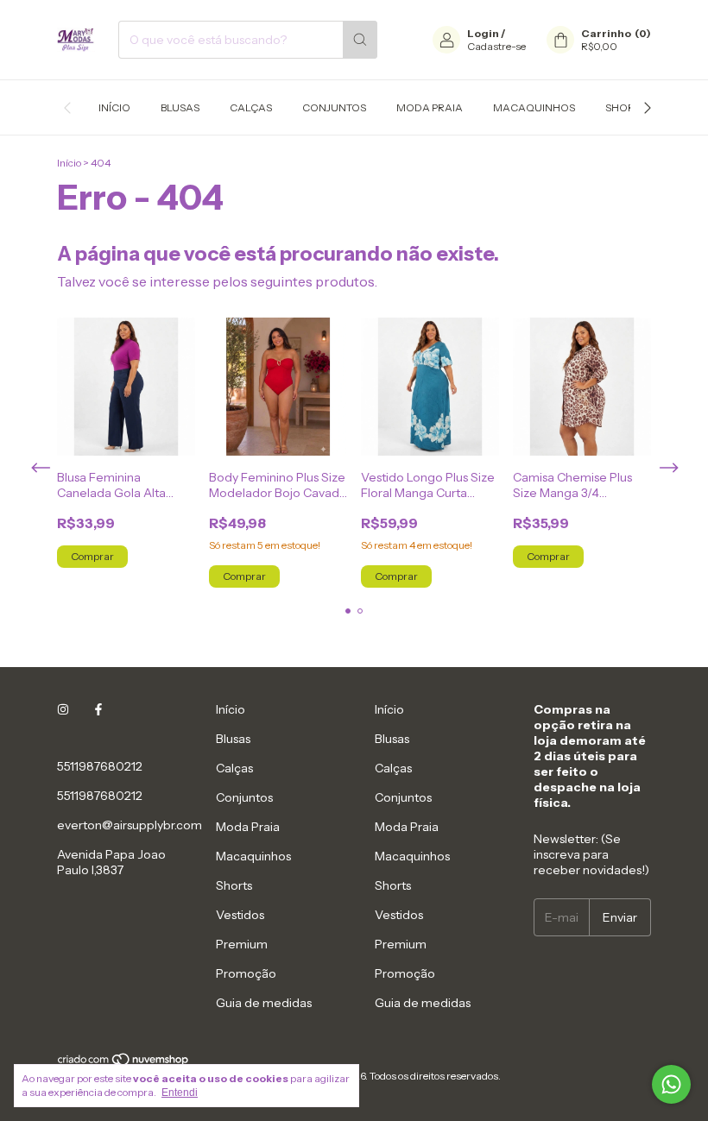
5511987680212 (99, 766)
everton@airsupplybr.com (129, 825)
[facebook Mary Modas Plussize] (98, 709)
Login (483, 33)
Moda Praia (429, 107)
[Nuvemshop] (124, 1062)
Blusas (180, 107)
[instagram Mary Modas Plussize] (63, 709)
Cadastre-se (496, 46)
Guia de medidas (264, 1003)
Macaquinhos (534, 107)
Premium (242, 944)
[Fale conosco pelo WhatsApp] (671, 1084)
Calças (251, 107)
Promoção (246, 973)
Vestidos (240, 915)
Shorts (626, 107)
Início (114, 107)
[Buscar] (360, 40)
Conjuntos (334, 107)
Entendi (179, 1092)
